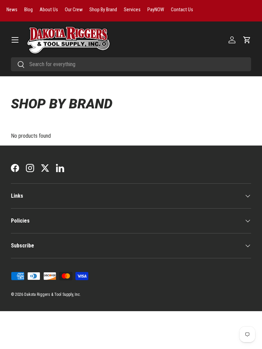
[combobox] (131, 64)
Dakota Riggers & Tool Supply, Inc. (52, 294)
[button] (246, 39)
